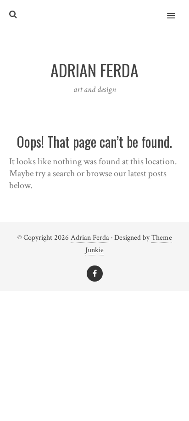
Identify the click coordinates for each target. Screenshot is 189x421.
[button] (176, 9)
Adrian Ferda (90, 237)
